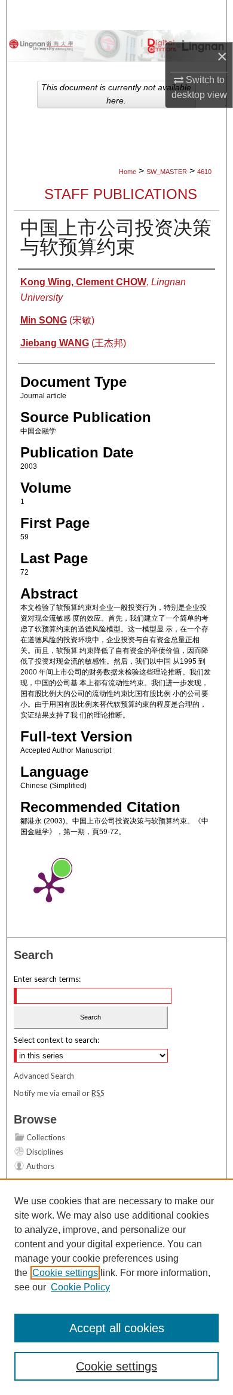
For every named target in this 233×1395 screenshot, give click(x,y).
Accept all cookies (116, 1328)
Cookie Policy (80, 1287)
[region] (116, 1287)
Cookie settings (65, 1273)
